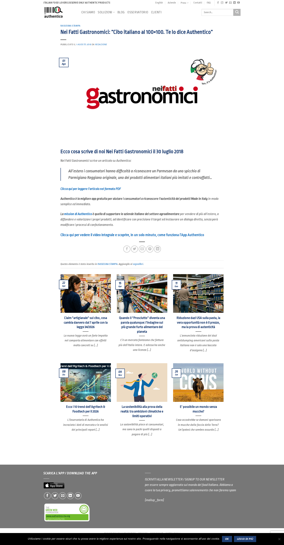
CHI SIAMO (88, 12)
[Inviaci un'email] (230, 2)
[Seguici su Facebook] (218, 2)
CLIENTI (156, 12)
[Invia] (237, 12)
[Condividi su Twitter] (134, 249)
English (159, 2)
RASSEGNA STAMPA (70, 26)
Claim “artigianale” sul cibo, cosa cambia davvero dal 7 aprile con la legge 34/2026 (86, 322)
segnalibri (138, 264)
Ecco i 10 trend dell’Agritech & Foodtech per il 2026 (85, 409)
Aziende (172, 2)
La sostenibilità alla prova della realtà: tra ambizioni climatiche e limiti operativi (142, 411)
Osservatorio (137, 12)
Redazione (101, 44)
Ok (227, 538)
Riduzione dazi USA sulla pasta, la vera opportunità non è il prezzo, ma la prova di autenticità (198, 322)
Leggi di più (245, 538)
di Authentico (78, 214)
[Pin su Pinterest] (149, 249)
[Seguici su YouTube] (238, 2)
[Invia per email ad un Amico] (142, 249)
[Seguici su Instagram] (222, 2)
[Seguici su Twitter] (226, 2)
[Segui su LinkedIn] (234, 2)
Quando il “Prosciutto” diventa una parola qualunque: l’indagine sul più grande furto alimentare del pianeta (142, 324)
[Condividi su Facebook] (126, 249)
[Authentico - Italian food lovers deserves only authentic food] (59, 12)
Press (183, 2)
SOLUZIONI (105, 12)
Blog (121, 12)
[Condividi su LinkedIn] (157, 249)
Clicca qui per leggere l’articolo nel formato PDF (90, 189)
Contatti (197, 2)
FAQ (209, 2)
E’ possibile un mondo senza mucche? (198, 409)
